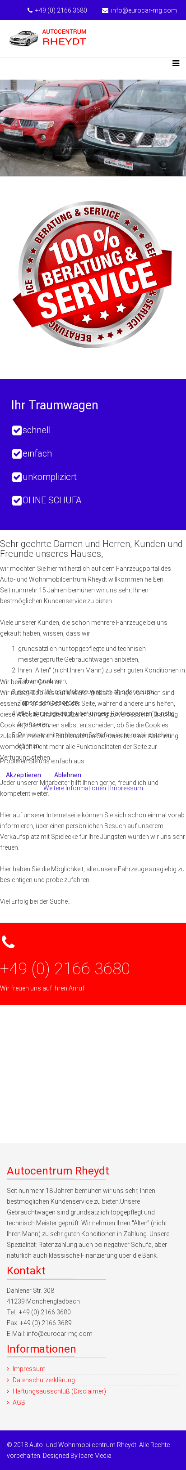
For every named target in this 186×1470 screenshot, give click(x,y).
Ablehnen (67, 775)
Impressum (126, 788)
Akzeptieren (23, 775)
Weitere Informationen (74, 788)
